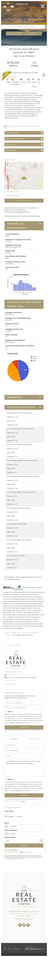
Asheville (35, 632)
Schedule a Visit (33, 738)
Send (24, 795)
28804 (8, 635)
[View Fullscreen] (7, 173)
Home (6, 632)
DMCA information (24, 919)
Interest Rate (10, 837)
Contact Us (10, 680)
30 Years (10, 816)
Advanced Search (14, 33)
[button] (46, 27)
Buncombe (26, 632)
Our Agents (10, 684)
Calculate (24, 845)
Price (7, 823)
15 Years (19, 816)
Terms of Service (16, 801)
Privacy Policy (34, 722)
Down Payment (11, 830)
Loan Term (9, 811)
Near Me (33, 33)
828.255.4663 (22, 4)
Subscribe (24, 727)
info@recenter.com (30, 911)
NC (19, 632)
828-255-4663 (10, 675)
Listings (13, 632)
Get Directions (24, 200)
